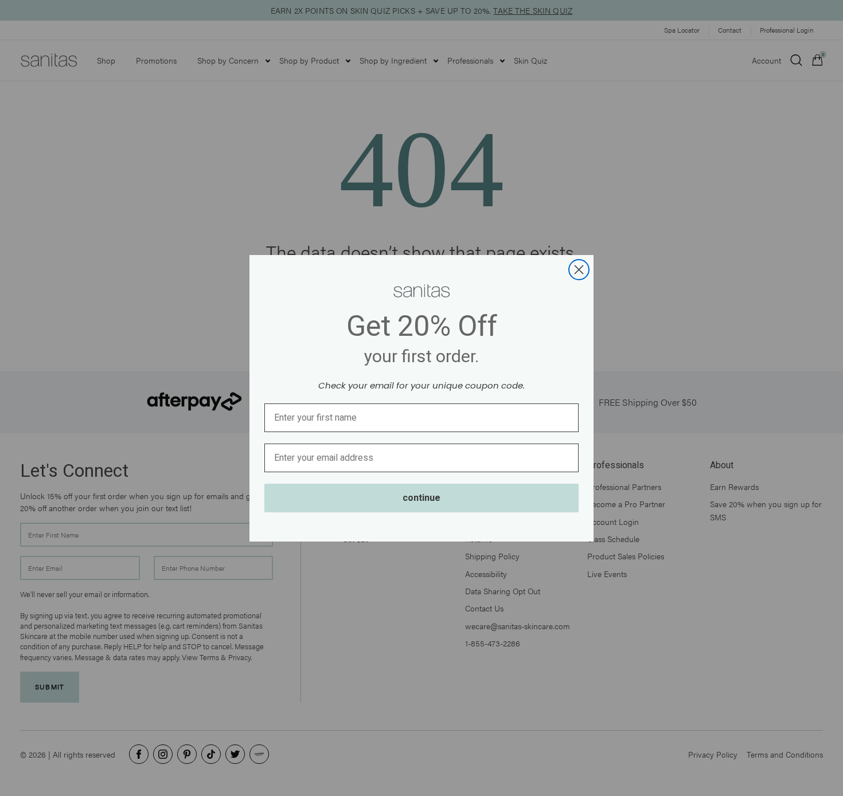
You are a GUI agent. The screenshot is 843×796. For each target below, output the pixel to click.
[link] (421, 291)
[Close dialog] (579, 270)
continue (421, 498)
